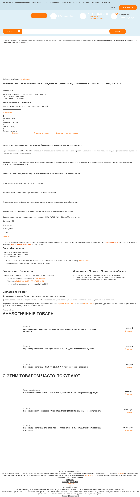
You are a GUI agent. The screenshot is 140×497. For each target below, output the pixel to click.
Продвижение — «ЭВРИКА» (106, 465)
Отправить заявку (39, 15)
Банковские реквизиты (75, 447)
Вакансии (96, 2)
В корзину (8, 112)
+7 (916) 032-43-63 (37, 281)
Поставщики (47, 449)
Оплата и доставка (39, 2)
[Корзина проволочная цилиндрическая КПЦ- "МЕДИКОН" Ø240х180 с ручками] (12, 348)
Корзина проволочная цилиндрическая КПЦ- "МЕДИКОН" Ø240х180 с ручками (58, 349)
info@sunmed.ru (85, 260)
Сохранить (65, 496)
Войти (113, 8)
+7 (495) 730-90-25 (94, 16)
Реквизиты (66, 2)
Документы (54, 2)
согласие (120, 473)
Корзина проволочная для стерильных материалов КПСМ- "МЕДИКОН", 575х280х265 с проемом (62, 429)
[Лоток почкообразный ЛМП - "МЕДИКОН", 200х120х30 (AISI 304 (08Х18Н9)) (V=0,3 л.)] (12, 392)
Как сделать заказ (22, 2)
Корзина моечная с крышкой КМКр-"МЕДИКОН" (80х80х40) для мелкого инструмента (62, 411)
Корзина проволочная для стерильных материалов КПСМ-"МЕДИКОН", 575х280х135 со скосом (61, 330)
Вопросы (76, 2)
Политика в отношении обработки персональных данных (24, 467)
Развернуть (70, 479)
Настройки (66, 481)
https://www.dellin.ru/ (65, 304)
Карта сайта (100, 469)
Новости (70, 449)
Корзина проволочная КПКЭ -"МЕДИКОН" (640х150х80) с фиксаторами (55, 367)
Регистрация (128, 8)
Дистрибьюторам (48, 447)
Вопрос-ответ (47, 453)
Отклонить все (73, 496)
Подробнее (70, 483)
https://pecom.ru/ (89, 304)
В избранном (25, 79)
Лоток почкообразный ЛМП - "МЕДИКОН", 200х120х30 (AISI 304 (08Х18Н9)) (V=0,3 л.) (61, 393)
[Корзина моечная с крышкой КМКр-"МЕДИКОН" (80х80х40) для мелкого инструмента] (12, 410)
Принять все (73, 481)
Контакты (106, 2)
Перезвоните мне (96, 18)
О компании (8, 2)
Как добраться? (41, 278)
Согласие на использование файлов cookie (19, 469)
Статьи (69, 451)
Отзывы (86, 2)
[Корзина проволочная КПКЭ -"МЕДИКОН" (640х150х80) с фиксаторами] (12, 366)
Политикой (89, 475)
